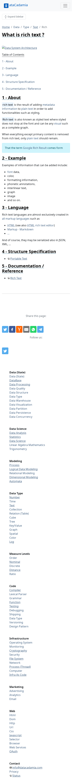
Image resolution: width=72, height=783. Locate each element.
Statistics (15, 437)
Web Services (17, 747)
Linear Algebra (18, 445)
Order (13, 558)
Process (14, 465)
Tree (12, 521)
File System (16, 659)
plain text (27, 109)
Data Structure (18, 392)
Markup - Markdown (20, 229)
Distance (14, 570)
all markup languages (15, 218)
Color (12, 538)
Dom (12, 719)
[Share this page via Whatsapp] (33, 329)
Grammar (15, 598)
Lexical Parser (18, 594)
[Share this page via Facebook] (12, 329)
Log (11, 542)
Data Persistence (20, 413)
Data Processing (19, 384)
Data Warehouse (20, 400)
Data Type (15, 396)
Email (12, 699)
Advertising (16, 691)
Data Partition (18, 408)
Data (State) (16, 376)
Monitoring (16, 646)
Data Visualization (20, 404)
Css (11, 731)
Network (14, 663)
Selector (14, 739)
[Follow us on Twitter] (5, 350)
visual (57, 123)
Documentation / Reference (23, 89)
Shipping (15, 614)
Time (12, 501)
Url (11, 727)
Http (12, 723)
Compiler (15, 590)
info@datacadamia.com (27, 767)
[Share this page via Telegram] (40, 329)
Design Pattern (18, 626)
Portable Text (18, 258)
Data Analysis (17, 433)
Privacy (13, 771)
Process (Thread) (20, 667)
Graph (13, 529)
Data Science (17, 441)
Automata (15, 481)
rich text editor (40, 225)
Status (16, 775)
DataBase (15, 380)
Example (11, 68)
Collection (15, 509)
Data (16, 27)
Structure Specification (20, 82)
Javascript (15, 735)
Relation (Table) (19, 513)
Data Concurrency (20, 417)
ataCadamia (18, 5)
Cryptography (18, 650)
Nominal (14, 562)
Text (35, 27)
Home (6, 27)
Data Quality (17, 388)
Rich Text (16, 278)
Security (14, 654)
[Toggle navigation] (65, 5)
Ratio (12, 574)
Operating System (20, 642)
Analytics (15, 695)
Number (14, 497)
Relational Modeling (22, 473)
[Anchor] (23, 97)
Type (26, 27)
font (10, 172)
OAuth (13, 751)
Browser (14, 743)
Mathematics (36, 445)
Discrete (14, 566)
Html (12, 715)
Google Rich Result (35, 148)
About (9, 61)
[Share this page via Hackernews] (19, 329)
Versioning (16, 622)
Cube (12, 517)
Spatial (13, 533)
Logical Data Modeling (23, 469)
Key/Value (15, 525)
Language (12, 75)
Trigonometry (18, 449)
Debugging (16, 610)
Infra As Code (17, 675)
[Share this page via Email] (26, 329)
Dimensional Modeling (23, 477)
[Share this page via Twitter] (5, 329)
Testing (14, 606)
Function (14, 602)
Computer (15, 671)
